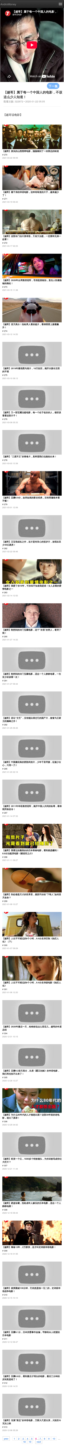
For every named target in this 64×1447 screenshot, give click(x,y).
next (39, 1441)
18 (24, 1441)
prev (6, 1438)
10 (54, 1438)
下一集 (53, 86)
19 (30, 1441)
